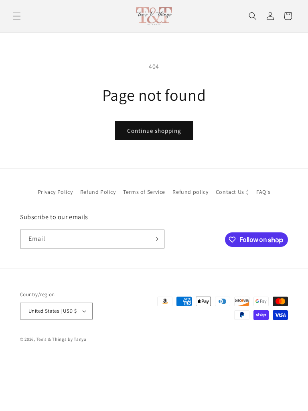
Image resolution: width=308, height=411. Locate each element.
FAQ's (263, 191)
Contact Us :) (232, 191)
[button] (17, 16)
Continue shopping (154, 130)
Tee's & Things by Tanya (61, 339)
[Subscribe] (155, 239)
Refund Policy (98, 191)
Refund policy (190, 191)
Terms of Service (144, 191)
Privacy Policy (55, 191)
